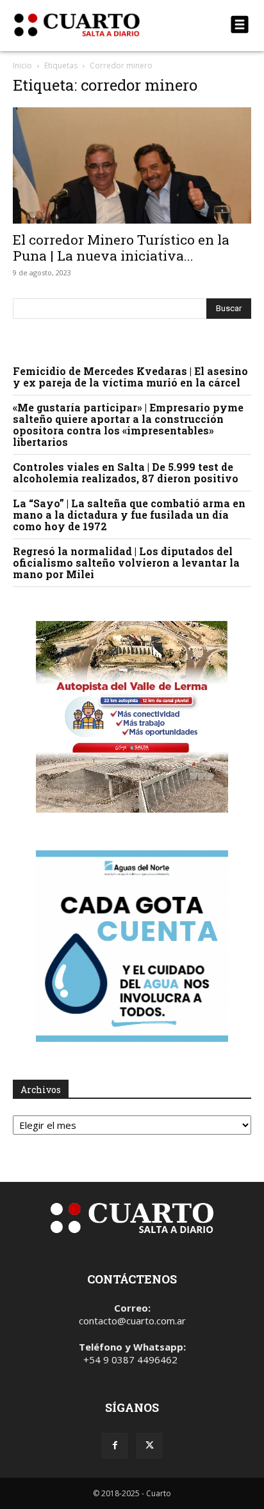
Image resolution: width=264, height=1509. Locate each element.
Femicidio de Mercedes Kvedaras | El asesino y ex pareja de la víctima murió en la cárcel (130, 376)
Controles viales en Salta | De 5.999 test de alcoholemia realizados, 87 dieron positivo (125, 472)
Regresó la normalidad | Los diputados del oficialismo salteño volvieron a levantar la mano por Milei (126, 562)
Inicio (22, 65)
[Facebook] (115, 1446)
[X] (149, 1446)
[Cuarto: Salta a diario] (96, 25)
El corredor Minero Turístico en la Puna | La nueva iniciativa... (121, 247)
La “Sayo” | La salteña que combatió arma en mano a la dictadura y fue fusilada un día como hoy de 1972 (129, 514)
